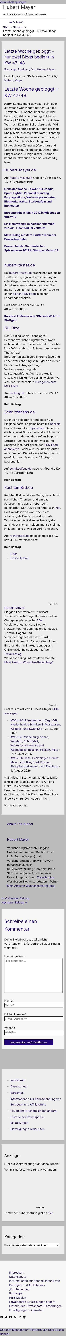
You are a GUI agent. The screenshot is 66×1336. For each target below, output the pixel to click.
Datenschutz (18, 1086)
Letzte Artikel (19, 558)
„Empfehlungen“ (20, 1289)
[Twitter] (6, 1317)
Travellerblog (12, 654)
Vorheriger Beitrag (15, 898)
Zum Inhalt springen (13, 2)
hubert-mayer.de (21, 177)
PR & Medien (17, 1297)
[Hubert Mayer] (23, 600)
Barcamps (17, 1092)
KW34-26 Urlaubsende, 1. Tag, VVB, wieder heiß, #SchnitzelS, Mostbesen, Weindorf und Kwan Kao (35, 724)
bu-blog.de (17, 393)
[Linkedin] (1, 1317)
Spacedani (37, 428)
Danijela (55, 423)
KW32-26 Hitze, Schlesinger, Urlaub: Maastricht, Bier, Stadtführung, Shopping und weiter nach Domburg (34, 762)
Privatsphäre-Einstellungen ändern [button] (33, 1110)
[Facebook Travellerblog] (24, 1317)
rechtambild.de (19, 535)
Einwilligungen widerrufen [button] (27, 1129)
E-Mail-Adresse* (15, 1014)
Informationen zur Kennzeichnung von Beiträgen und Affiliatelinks (34, 1283)
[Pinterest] (15, 1317)
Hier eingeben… (14, 956)
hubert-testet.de (20, 272)
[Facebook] (10, 1317)
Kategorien (11, 1245)
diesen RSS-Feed (24, 293)
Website (9, 1027)
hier (57, 507)
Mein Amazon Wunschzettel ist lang (28, 662)
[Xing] (19, 1317)
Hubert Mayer (19, 7)
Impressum (17, 1080)
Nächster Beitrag (14, 902)
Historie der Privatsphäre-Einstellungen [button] (35, 1306)
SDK (40, 620)
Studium (23, 69)
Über (13, 553)
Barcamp (10, 69)
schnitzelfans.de (21, 468)
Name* (9, 1000)
